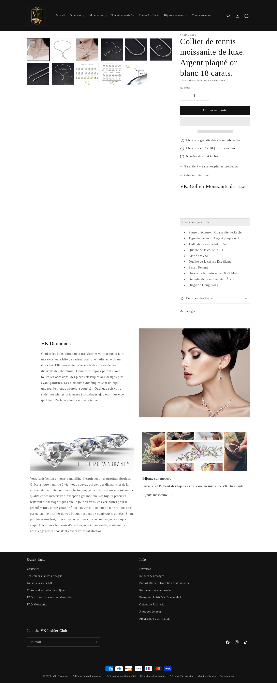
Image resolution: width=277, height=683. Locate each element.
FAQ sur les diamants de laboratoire (49, 597)
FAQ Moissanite (37, 604)
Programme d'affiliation (154, 618)
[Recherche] (228, 15)
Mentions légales (207, 676)
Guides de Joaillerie (151, 604)
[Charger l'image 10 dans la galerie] (112, 74)
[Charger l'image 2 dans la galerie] (63, 49)
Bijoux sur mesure (155, 495)
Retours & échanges (151, 576)
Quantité (185, 87)
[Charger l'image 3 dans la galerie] (87, 49)
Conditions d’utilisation (152, 676)
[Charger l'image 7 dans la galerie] (38, 74)
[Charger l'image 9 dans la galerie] (87, 74)
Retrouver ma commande (155, 590)
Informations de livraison (211, 80)
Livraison (145, 568)
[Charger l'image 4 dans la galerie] (112, 49)
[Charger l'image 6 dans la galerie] (160, 49)
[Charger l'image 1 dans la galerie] (38, 49)
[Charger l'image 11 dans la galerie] (136, 74)
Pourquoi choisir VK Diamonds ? (160, 597)
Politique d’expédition (181, 676)
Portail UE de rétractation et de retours (164, 583)
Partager (190, 311)
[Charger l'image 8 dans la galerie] (63, 74)
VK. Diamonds (60, 676)
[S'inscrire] (95, 642)
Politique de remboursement (88, 676)
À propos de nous (150, 611)
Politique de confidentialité (121, 676)
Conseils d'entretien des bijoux (46, 590)
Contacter (33, 568)
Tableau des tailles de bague (44, 576)
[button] (215, 121)
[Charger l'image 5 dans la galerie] (136, 49)
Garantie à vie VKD (39, 583)
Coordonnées (227, 676)
